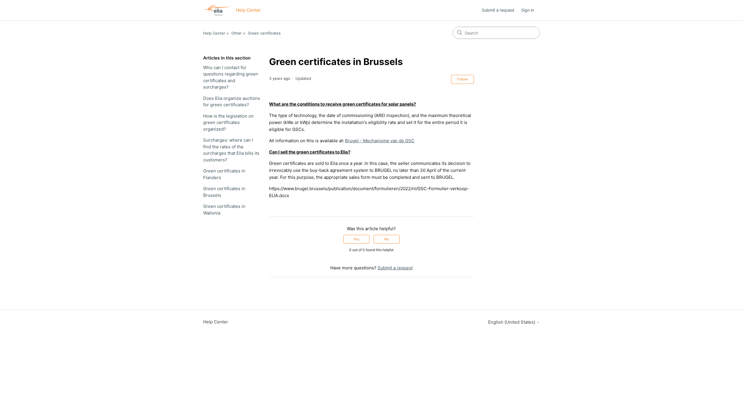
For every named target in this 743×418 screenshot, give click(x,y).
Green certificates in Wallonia (224, 209)
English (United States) (512, 322)
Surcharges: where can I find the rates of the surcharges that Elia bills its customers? (231, 150)
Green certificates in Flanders (224, 174)
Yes (356, 239)
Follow (462, 79)
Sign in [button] (527, 10)
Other (236, 33)
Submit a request (498, 10)
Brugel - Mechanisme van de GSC (379, 140)
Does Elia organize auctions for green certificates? (231, 102)
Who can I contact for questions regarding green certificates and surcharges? (230, 77)
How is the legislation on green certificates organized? (228, 122)
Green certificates (264, 33)
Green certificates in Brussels (224, 192)
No (386, 239)
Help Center (214, 33)
